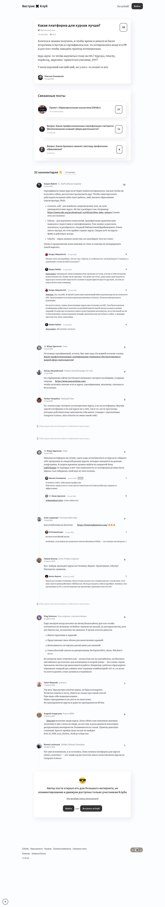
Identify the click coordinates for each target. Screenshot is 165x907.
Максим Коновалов (57, 473)
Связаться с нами (79, 842)
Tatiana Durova (51, 554)
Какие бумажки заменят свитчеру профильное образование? (76, 141)
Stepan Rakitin (50, 179)
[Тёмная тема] (140, 843)
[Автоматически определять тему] (137, 843)
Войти (137, 6)
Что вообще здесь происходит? (82, 792)
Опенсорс (26, 847)
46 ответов (51, 127)
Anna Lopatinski (51, 513)
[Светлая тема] (133, 843)
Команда (47, 842)
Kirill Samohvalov (56, 527)
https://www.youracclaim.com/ (70, 376)
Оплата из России (39, 847)
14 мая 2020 (48, 448)
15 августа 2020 (49, 711)
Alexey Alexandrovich (54, 366)
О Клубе (25, 842)
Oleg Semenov (50, 611)
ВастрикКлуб (35, 6)
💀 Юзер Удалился (53, 341)
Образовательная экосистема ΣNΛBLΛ (78, 103)
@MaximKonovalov (54, 495)
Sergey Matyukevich (57, 249)
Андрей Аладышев (53, 708)
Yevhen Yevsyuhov (52, 394)
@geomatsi (51, 269)
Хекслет (50, 716)
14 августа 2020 (49, 680)
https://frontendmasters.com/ (92, 520)
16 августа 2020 (68, 571)
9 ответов (50, 147)
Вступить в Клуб (91, 802)
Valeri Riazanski (51, 678)
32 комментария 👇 (48, 167)
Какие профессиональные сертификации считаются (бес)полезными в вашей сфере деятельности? (79, 122)
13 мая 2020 (48, 181)
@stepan (49, 290)
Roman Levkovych (52, 739)
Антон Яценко (55, 571)
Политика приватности (62, 842)
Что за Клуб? (124, 6)
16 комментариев (56, 106)
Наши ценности (36, 842)
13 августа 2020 (49, 556)
